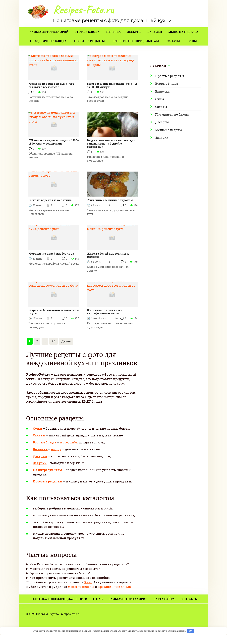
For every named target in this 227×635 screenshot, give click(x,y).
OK (190, 631)
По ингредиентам (47, 470)
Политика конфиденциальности (58, 599)
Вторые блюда (87, 32)
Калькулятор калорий (48, 32)
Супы (192, 41)
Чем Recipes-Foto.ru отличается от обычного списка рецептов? (79, 564)
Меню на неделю (183, 32)
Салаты (173, 41)
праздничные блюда (114, 587)
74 (53, 341)
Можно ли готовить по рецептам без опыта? (64, 569)
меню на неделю (81, 587)
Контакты (189, 599)
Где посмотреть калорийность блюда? (60, 573)
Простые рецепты (89, 41)
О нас (88, 582)
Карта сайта (164, 599)
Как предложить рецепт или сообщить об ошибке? (69, 578)
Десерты (134, 32)
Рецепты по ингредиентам (136, 41)
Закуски (155, 32)
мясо (64, 442)
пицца (56, 449)
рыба (73, 442)
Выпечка (113, 32)
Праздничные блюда (48, 41)
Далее (66, 341)
